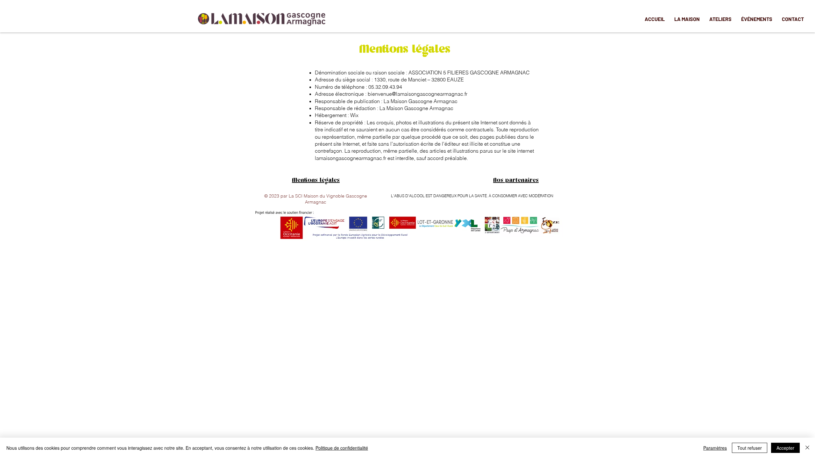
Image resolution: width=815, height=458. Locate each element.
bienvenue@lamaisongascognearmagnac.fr (417, 94)
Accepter (785, 448)
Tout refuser (749, 448)
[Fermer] (807, 448)
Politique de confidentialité (341, 448)
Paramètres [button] (715, 448)
